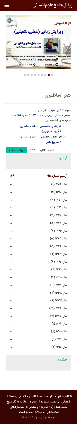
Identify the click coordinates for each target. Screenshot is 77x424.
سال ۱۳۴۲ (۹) (59, 262)
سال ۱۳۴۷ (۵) (58, 223)
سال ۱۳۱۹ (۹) (59, 339)
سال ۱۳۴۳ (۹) (58, 254)
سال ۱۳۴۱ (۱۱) (59, 269)
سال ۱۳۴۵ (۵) (58, 238)
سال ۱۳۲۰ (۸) (59, 331)
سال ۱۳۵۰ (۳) (58, 200)
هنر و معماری (28, 125)
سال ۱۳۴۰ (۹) (59, 277)
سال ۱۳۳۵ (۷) (58, 316)
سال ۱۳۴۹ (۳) (58, 207)
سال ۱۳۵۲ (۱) (59, 184)
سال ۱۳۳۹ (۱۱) (58, 285)
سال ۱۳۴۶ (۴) (58, 231)
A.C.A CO (28, 417)
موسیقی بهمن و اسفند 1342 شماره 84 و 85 (37, 115)
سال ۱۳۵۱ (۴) (59, 192)
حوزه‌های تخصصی (51, 125)
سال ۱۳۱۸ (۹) (59, 347)
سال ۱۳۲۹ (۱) (59, 324)
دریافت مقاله (17, 150)
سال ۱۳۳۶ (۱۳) (58, 308)
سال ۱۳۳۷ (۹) (58, 300)
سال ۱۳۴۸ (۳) (58, 215)
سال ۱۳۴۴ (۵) (58, 246)
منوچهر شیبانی (46, 110)
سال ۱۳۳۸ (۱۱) (58, 293)
